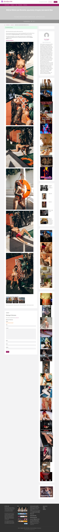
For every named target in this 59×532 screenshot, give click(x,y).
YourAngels (46, 39)
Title (7, 324)
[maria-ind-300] (46, 343)
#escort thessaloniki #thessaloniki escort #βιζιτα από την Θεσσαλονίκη (34, 517)
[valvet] (46, 151)
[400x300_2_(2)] (46, 476)
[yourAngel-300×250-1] (46, 128)
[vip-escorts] (46, 95)
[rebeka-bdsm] (46, 379)
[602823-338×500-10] (46, 439)
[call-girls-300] (46, 140)
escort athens (36, 522)
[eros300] (46, 173)
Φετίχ (37, 523)
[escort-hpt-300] (46, 260)
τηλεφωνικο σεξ (32, 524)
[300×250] (46, 84)
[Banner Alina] (46, 403)
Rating (7, 321)
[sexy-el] (46, 414)
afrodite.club (7, 1)
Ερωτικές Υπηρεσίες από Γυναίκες (30, 16)
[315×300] (46, 107)
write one (17, 317)
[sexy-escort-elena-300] (46, 283)
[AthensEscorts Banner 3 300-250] (46, 118)
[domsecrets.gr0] (46, 426)
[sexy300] (46, 333)
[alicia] (46, 367)
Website (7, 347)
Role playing (31, 523)
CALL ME (33, 522)
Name (7, 340)
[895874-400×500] (46, 454)
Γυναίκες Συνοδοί (21, 16)
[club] (46, 355)
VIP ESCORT (35, 523)
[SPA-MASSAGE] (46, 272)
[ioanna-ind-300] (46, 323)
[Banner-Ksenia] (46, 391)
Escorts (39, 522)
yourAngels (17, 16)
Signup (51, 1)
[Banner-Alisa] (46, 298)
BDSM (31, 522)
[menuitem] (43, 2)
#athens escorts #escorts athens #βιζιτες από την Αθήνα (34, 509)
